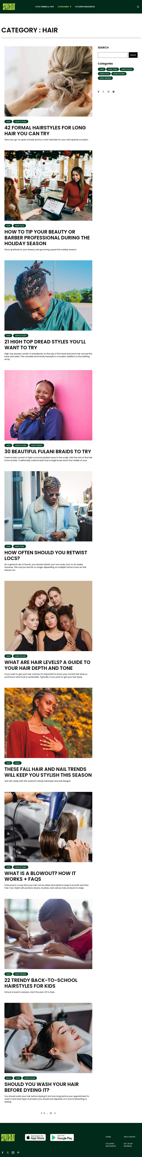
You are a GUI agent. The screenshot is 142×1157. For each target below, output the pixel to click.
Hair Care (19, 546)
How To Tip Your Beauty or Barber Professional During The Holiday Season (47, 237)
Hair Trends (36, 445)
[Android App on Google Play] (62, 1137)
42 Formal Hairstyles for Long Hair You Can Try (45, 130)
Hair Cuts (19, 225)
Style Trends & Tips (44, 6)
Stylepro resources (111, 1145)
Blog (8, 1078)
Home (108, 1137)
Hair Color (20, 656)
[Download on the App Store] (35, 1137)
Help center (129, 1137)
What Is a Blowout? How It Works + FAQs (40, 876)
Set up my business (128, 1145)
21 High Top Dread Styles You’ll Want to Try (45, 344)
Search (103, 47)
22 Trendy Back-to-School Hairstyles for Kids (40, 983)
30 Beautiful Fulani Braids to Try (47, 451)
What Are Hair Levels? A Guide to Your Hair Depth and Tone (47, 665)
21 (51, 1113)
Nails (17, 763)
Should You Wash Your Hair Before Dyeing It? (41, 1087)
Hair (8, 121)
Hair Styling (20, 121)
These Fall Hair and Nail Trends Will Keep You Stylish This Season (48, 772)
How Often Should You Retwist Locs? (45, 555)
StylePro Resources (85, 6)
